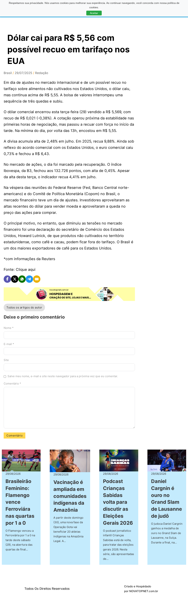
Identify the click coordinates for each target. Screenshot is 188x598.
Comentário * (12, 383)
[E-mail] (36, 279)
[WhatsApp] (22, 279)
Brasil (8, 73)
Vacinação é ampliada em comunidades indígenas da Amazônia (69, 496)
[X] (14, 279)
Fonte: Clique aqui (19, 269)
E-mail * (9, 344)
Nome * (9, 328)
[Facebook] (7, 279)
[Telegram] (29, 279)
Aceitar (94, 13)
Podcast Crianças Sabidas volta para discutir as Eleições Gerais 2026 (118, 502)
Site (6, 360)
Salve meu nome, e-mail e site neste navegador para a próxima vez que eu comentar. (63, 376)
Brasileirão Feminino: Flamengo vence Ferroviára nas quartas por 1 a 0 (20, 502)
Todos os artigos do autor (24, 307)
